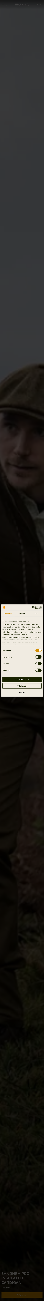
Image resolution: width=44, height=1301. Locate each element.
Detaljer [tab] (22, 613)
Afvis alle (22, 692)
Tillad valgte (22, 686)
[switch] (38, 657)
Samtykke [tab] (8, 613)
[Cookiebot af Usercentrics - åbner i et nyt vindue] (32, 607)
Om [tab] (36, 613)
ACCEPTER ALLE (22, 680)
